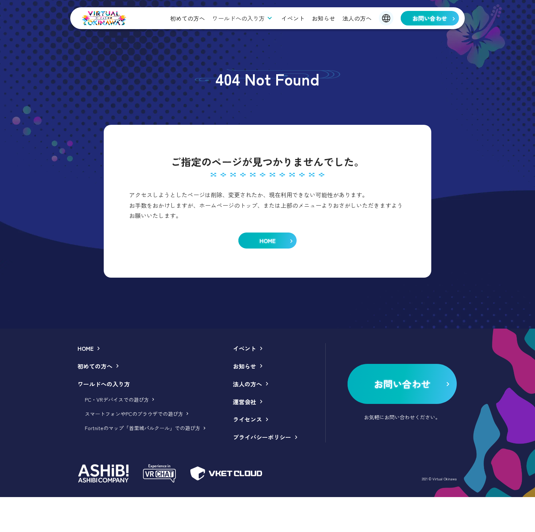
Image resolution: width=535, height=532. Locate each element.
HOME (86, 348)
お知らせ (323, 18)
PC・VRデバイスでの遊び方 (117, 399)
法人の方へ (357, 18)
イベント (293, 18)
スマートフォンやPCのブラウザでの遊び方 (134, 413)
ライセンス (247, 419)
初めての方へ (187, 18)
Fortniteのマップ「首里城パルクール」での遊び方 (142, 428)
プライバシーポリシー (262, 437)
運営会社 (244, 401)
